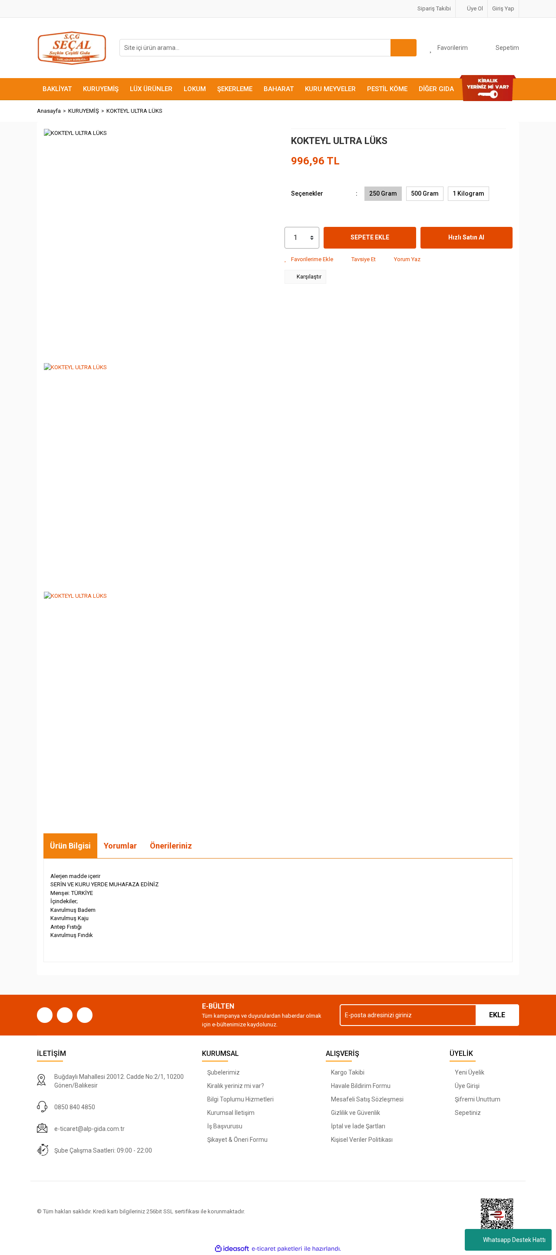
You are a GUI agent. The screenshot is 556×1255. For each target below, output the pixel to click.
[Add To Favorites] (309, 259)
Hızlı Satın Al (466, 237)
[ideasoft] (232, 1249)
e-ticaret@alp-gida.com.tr (89, 1128)
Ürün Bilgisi (70, 845)
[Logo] (71, 47)
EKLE (497, 1015)
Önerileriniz (171, 845)
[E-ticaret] (277, 1249)
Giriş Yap (503, 8)
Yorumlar (120, 845)
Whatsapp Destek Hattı (514, 1239)
